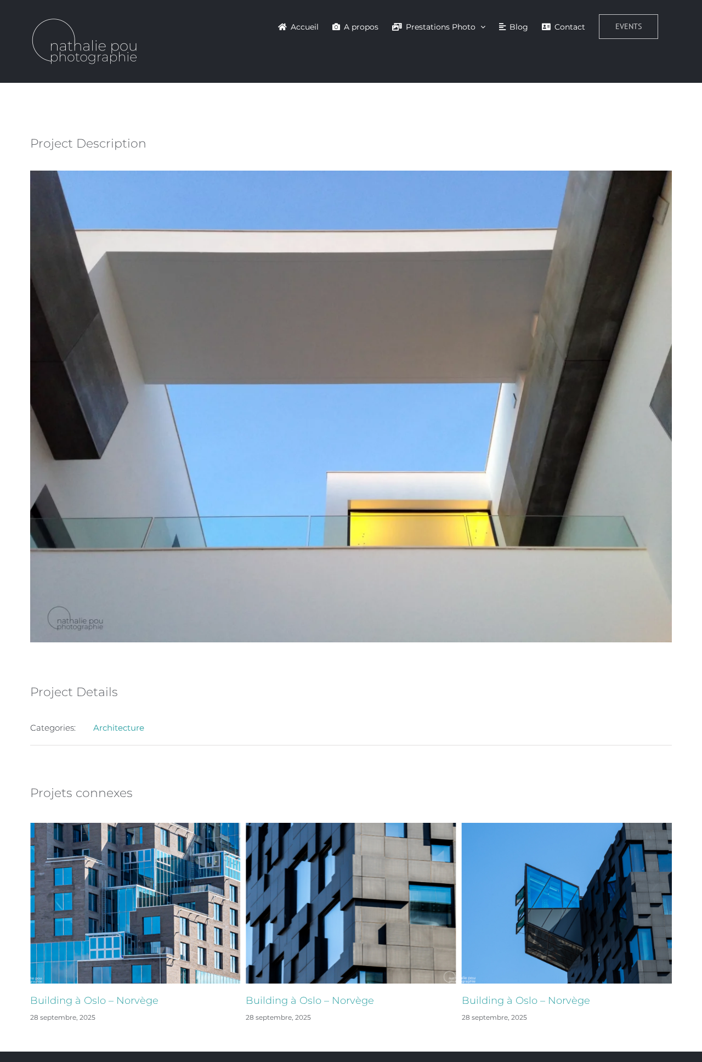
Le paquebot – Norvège (520, 1001)
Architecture (118, 727)
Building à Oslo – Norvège (94, 1001)
